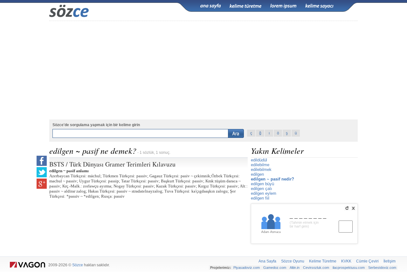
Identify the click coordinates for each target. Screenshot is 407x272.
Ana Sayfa (267, 261)
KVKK (346, 261)
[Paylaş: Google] (42, 184)
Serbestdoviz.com (382, 267)
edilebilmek (261, 169)
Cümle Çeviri (367, 261)
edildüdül (259, 160)
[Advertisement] (203, 70)
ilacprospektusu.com (349, 267)
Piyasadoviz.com (246, 267)
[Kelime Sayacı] (319, 6)
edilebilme (260, 164)
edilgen (257, 174)
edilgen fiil (260, 198)
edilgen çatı (261, 188)
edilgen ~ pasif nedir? (272, 179)
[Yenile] (346, 208)
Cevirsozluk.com (316, 267)
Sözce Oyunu (292, 261)
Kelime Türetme (322, 261)
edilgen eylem (263, 193)
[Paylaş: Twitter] (42, 172)
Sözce (77, 265)
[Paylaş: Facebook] (42, 161)
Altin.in (295, 267)
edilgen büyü (262, 183)
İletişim (389, 261)
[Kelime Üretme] (245, 6)
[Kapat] (353, 208)
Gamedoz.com (274, 267)
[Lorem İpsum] (283, 6)
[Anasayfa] (210, 6)
